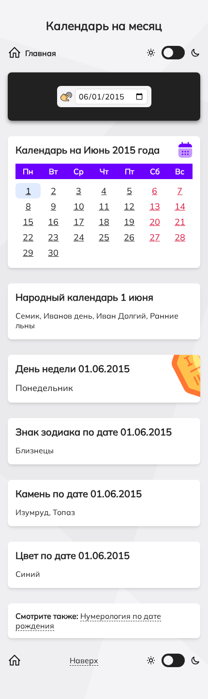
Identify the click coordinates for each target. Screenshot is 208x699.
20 (154, 221)
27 (154, 237)
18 (104, 221)
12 (129, 206)
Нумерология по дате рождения (88, 620)
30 (53, 252)
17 (79, 221)
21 (180, 221)
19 (129, 221)
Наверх (84, 660)
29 (28, 252)
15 (28, 221)
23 (53, 237)
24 (79, 237)
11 (104, 206)
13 (154, 206)
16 (53, 221)
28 (180, 237)
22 (28, 237)
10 (79, 206)
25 (104, 237)
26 (129, 237)
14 (180, 206)
